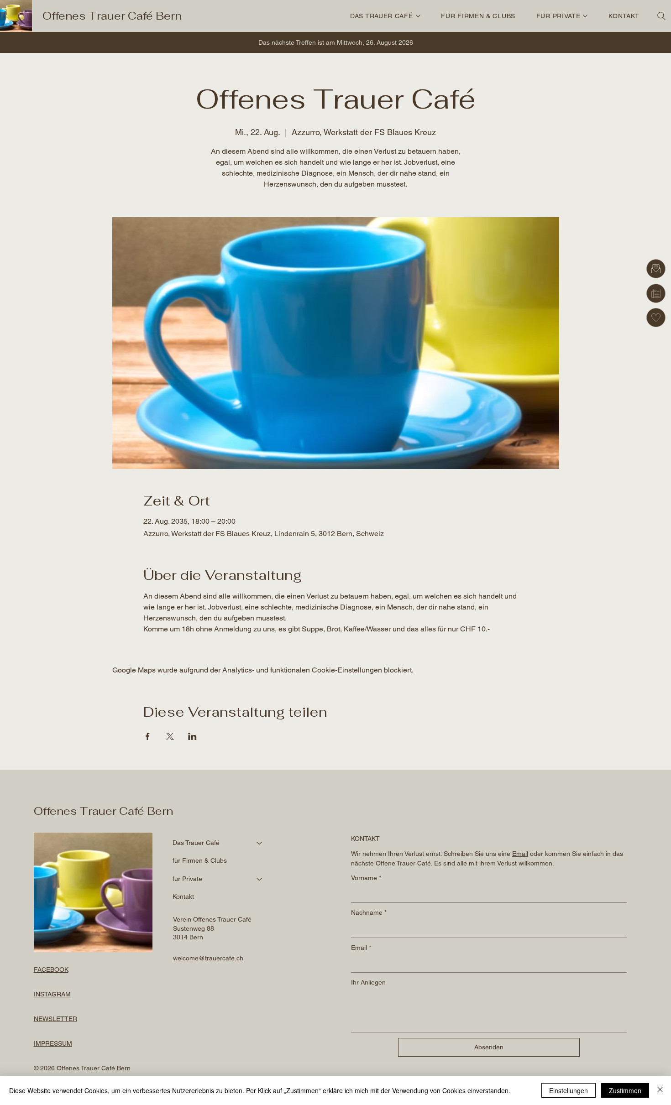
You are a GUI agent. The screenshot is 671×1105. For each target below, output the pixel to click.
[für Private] (259, 879)
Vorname (366, 877)
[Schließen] (660, 1090)
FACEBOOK (51, 969)
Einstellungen (568, 1090)
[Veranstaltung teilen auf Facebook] (147, 736)
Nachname (369, 912)
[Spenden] (656, 317)
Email (361, 947)
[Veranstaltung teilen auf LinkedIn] (192, 736)
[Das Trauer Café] (259, 843)
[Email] (656, 268)
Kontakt (183, 896)
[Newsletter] (656, 293)
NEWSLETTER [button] (55, 1018)
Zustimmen (625, 1090)
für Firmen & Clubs (200, 860)
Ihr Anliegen (368, 982)
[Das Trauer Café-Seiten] (418, 16)
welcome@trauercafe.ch (208, 958)
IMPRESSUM (53, 1043)
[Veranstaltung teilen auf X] (170, 736)
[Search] (661, 16)
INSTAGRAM (52, 994)
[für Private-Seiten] (585, 16)
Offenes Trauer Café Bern (112, 16)
